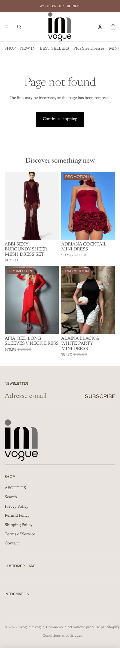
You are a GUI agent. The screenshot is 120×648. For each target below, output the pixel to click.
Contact (12, 543)
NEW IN (28, 49)
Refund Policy (17, 516)
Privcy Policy (17, 507)
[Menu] (6, 27)
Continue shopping (60, 119)
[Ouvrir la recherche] (19, 26)
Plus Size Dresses (89, 49)
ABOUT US (15, 488)
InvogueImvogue (30, 627)
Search (11, 497)
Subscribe (100, 396)
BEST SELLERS (54, 49)
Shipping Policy (19, 525)
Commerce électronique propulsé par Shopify (83, 627)
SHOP (10, 49)
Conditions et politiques (62, 635)
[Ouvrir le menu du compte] (100, 26)
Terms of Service (20, 534)
